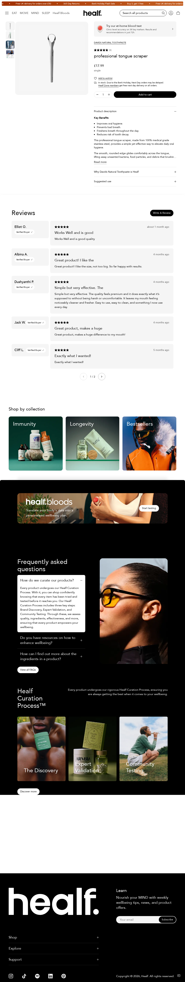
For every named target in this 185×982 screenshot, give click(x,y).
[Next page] (101, 376)
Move (24, 13)
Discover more (28, 791)
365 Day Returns (60, 3)
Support (15, 959)
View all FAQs (28, 670)
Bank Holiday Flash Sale (92, 3)
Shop (13, 937)
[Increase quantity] (109, 94)
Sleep (46, 13)
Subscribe (167, 919)
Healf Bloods (61, 13)
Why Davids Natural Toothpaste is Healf (116, 172)
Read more (100, 162)
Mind (35, 13)
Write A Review (162, 213)
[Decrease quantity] (97, 94)
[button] (135, 50)
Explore (15, 948)
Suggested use (102, 181)
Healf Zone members (108, 85)
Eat (14, 13)
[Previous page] (83, 376)
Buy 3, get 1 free (124, 3)
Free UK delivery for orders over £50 (22, 3)
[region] (51, 58)
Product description (105, 111)
